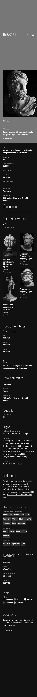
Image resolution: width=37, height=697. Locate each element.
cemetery (6, 519)
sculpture (6, 523)
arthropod (21, 523)
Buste (5, 531)
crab (27, 514)
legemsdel (16, 544)
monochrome (19, 514)
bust (14, 523)
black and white (25, 519)
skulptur (6, 544)
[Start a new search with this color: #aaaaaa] (16, 207)
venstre (6, 536)
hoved (18, 531)
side (23, 544)
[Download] (4, 120)
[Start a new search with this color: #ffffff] (10, 207)
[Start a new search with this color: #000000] (4, 207)
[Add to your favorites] (12, 120)
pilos (25, 531)
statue (14, 519)
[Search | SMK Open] (9, 35)
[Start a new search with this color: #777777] (7, 207)
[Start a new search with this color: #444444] (13, 207)
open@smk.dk (8, 631)
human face (7, 514)
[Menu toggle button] (33, 35)
